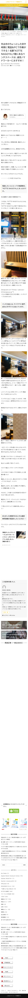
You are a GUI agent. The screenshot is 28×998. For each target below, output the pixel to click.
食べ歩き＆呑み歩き (6, 919)
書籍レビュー (4, 909)
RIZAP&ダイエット (6, 886)
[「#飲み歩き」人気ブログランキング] (7, 985)
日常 (2, 906)
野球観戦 (3, 917)
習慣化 (3, 912)
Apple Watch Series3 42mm (10, 875)
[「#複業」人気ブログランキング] (7, 971)
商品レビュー (4, 901)
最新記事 (24, 990)
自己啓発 (3, 914)
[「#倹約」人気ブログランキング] (7, 957)
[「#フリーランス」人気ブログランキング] (7, 976)
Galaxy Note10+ (6, 878)
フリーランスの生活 (16, 65)
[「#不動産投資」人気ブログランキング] (7, 962)
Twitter (13, 615)
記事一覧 (5, 612)
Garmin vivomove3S (7, 881)
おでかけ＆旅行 (5, 891)
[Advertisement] (14, 83)
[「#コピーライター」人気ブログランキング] (7, 967)
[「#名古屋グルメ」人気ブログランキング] (7, 980)
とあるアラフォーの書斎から (14, 1)
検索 (24, 865)
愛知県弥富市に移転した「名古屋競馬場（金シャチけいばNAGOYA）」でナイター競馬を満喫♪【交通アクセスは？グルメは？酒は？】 (13, 857)
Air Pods (4, 873)
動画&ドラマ (4, 899)
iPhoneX (4, 883)
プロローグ (3, 990)
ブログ (2, 896)
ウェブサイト (6, 615)
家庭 (2, 904)
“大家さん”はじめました (7, 888)
